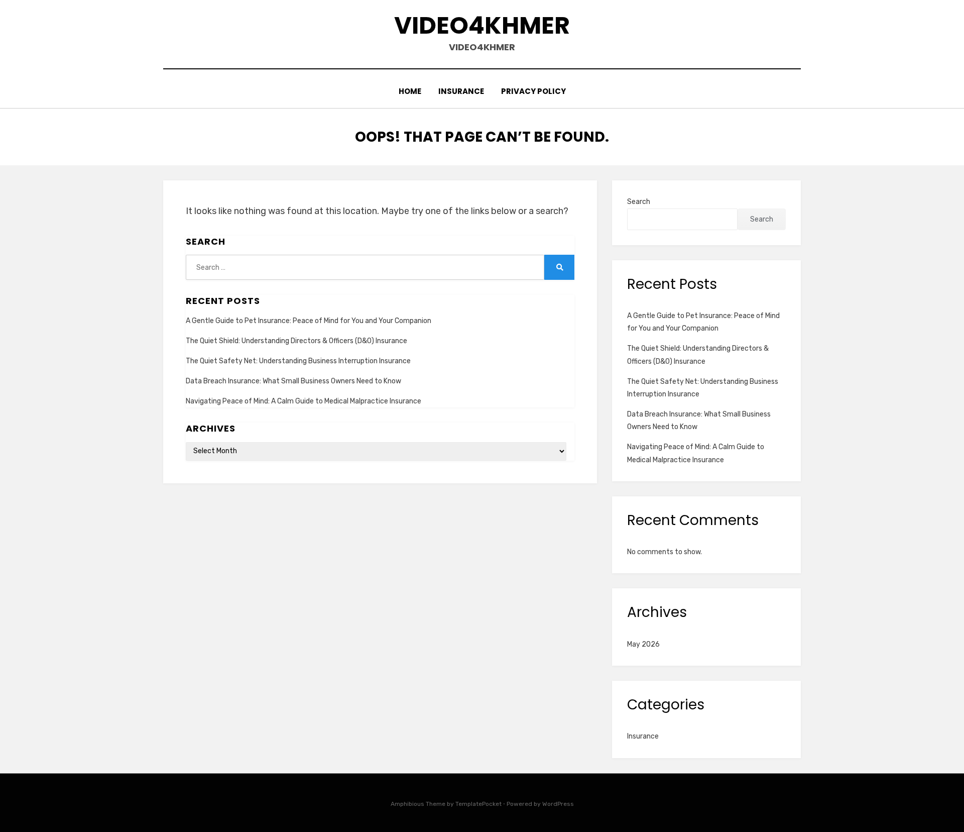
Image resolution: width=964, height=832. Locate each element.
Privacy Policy (533, 91)
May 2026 (643, 644)
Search (638, 201)
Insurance (461, 91)
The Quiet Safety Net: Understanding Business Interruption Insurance (298, 361)
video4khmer (482, 25)
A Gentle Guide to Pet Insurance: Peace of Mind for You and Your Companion (308, 321)
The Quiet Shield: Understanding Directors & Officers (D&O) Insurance (296, 341)
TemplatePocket (478, 803)
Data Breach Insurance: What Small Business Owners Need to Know (293, 381)
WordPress (558, 803)
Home (410, 91)
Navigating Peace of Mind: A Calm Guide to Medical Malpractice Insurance (303, 401)
